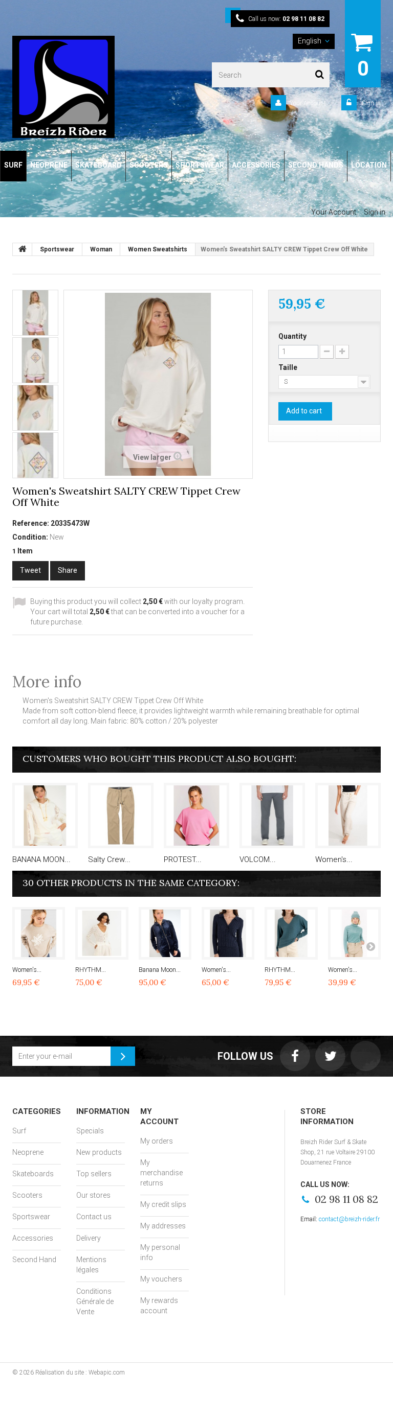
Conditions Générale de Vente (95, 1301)
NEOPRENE (49, 165)
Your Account (308, 103)
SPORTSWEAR (200, 165)
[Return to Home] (22, 249)
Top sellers (94, 1174)
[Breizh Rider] (81, 87)
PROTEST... (183, 859)
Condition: (30, 537)
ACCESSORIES (256, 165)
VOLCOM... (257, 859)
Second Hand (34, 1259)
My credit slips (163, 1204)
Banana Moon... (160, 969)
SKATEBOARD (98, 165)
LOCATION (369, 165)
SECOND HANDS (315, 165)
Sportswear (31, 1217)
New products (99, 1152)
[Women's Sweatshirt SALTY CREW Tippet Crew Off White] (35, 313)
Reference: (30, 523)
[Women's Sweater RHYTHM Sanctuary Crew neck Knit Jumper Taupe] (38, 933)
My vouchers (161, 1279)
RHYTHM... (90, 969)
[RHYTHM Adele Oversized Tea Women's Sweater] (291, 933)
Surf (19, 1131)
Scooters (27, 1195)
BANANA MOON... (41, 859)
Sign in (370, 103)
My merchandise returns (161, 1172)
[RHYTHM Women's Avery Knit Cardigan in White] (101, 933)
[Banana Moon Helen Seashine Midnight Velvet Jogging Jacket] (165, 933)
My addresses (163, 1226)
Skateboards (33, 1174)
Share (67, 570)
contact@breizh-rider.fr (349, 1219)
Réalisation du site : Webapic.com (80, 1372)
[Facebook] (295, 1056)
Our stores (93, 1195)
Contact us (94, 1217)
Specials (90, 1131)
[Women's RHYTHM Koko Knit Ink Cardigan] (228, 933)
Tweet (30, 570)
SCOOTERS (148, 165)
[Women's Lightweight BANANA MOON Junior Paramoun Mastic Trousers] (348, 815)
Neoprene (27, 1152)
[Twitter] (330, 1056)
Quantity (292, 336)
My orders (156, 1141)
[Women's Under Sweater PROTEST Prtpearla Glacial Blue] (354, 933)
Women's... (334, 859)
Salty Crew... (109, 859)
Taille (288, 367)
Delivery (88, 1238)
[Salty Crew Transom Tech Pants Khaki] (121, 815)
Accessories (32, 1238)
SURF (13, 165)
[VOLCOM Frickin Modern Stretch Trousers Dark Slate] (272, 815)
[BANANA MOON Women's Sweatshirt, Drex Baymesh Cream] (45, 815)
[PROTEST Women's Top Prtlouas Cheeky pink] (196, 815)
